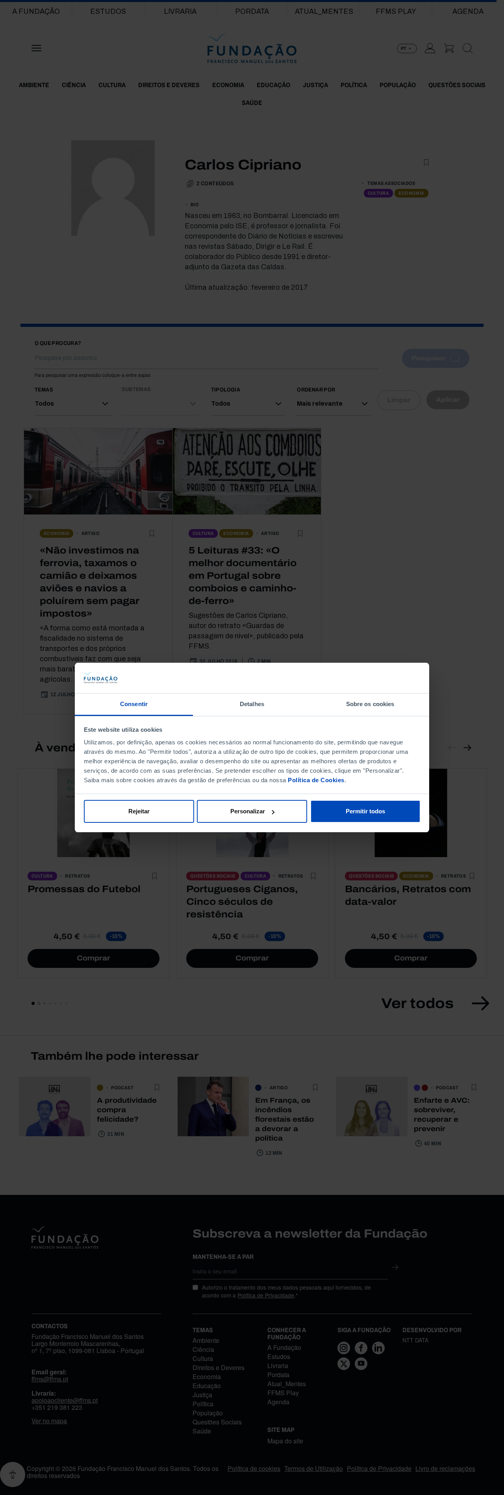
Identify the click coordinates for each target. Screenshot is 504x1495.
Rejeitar (139, 811)
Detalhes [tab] (252, 704)
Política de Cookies (316, 780)
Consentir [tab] (134, 704)
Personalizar (247, 811)
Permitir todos (365, 811)
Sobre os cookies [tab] (370, 704)
